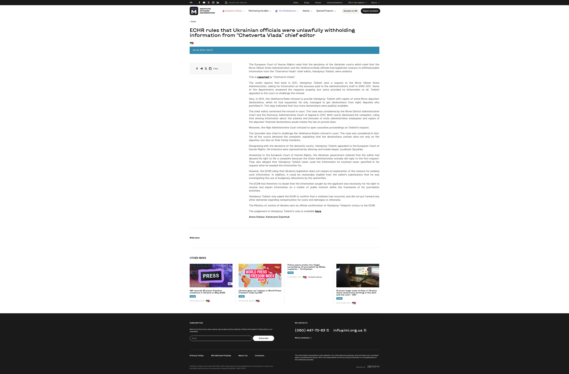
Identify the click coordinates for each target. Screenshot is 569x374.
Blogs (306, 3)
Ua (191, 2)
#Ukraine (195, 238)
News (295, 3)
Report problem (370, 11)
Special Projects (324, 11)
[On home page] (202, 11)
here (318, 211)
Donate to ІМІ (350, 11)
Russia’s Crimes (234, 11)
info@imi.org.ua (347, 330)
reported (263, 77)
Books (318, 3)
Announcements (334, 3)
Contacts (259, 356)
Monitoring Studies (258, 11)
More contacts (302, 338)
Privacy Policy (197, 356)
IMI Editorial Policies (221, 356)
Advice (306, 11)
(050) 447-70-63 (310, 330)
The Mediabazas (287, 11)
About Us (242, 356)
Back (193, 22)
